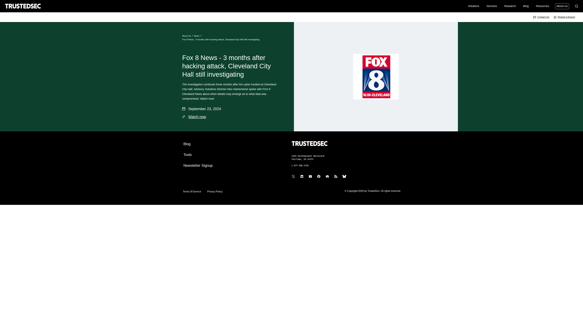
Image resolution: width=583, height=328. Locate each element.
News (196, 36)
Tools (187, 155)
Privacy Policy (215, 191)
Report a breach (566, 17)
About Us (562, 5)
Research (510, 5)
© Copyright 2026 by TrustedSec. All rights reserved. (373, 191)
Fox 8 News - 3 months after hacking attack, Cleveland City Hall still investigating (220, 39)
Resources (542, 5)
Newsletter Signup (198, 165)
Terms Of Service (192, 191)
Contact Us (543, 17)
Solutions (473, 5)
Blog (526, 5)
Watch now (197, 117)
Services (491, 5)
